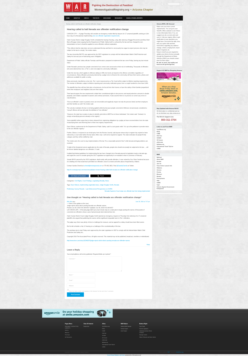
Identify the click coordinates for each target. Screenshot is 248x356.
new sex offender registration (102, 36)
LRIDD (158, 148)
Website (71, 285)
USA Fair (159, 136)
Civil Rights (78, 181)
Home (68, 18)
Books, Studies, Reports (134, 18)
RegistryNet (86, 326)
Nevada (116, 185)
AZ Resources (68, 337)
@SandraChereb (122, 165)
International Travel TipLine (165, 146)
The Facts (96, 18)
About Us (77, 18)
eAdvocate (160, 142)
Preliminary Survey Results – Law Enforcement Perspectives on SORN (89, 189)
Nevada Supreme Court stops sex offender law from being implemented (127, 191)
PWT (168, 352)
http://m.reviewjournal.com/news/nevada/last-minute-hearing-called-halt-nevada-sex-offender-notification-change (102, 170)
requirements (115, 36)
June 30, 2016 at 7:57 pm (143, 201)
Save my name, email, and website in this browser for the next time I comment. (91, 291)
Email (71, 280)
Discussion (107, 18)
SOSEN (159, 138)
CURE (158, 133)
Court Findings (87, 181)
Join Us (86, 18)
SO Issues (160, 140)
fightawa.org (160, 144)
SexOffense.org (161, 129)
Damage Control (143, 334)
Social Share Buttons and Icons (116, 355)
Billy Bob (69, 201)
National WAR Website (126, 326)
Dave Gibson (75, 185)
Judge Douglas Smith (106, 185)
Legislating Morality (99, 181)
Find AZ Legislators (143, 328)
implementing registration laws (89, 185)
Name (71, 275)
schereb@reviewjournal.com (93, 165)
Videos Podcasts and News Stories (147, 337)
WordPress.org (179, 352)
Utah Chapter (124, 330)
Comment (72, 258)
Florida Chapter (124, 328)
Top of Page (142, 326)
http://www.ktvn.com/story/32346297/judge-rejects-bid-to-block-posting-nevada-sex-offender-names (98, 240)
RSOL (158, 131)
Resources (118, 18)
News (107, 181)
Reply (148, 244)
